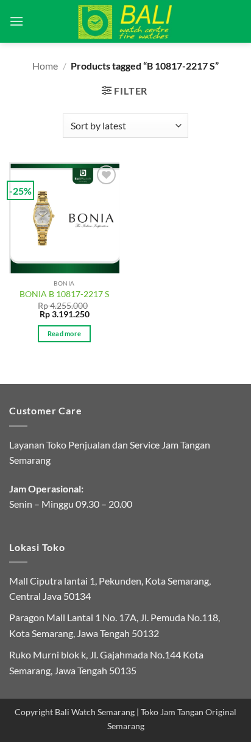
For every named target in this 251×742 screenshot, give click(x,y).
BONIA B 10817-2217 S (64, 294)
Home (45, 65)
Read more (65, 333)
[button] (16, 21)
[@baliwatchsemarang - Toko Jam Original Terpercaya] (126, 21)
